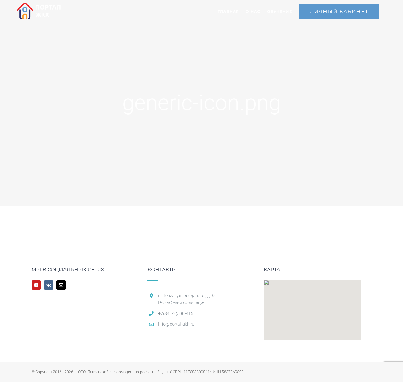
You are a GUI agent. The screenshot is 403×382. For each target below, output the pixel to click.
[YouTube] (36, 285)
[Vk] (48, 285)
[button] (312, 306)
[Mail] (61, 285)
